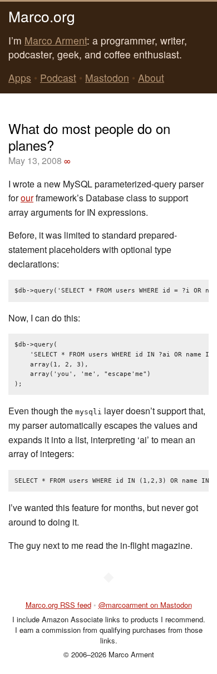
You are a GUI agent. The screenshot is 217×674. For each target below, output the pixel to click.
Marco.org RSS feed (58, 604)
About (151, 78)
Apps (19, 78)
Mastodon (107, 78)
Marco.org (41, 16)
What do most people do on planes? (89, 136)
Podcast (58, 78)
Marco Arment (55, 40)
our (27, 197)
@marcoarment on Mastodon (145, 604)
